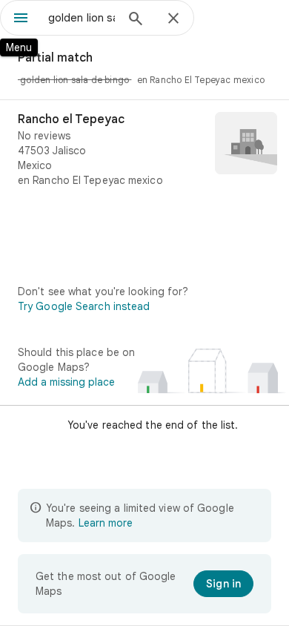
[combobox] (81, 18)
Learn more (106, 523)
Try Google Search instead (84, 306)
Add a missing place (66, 382)
